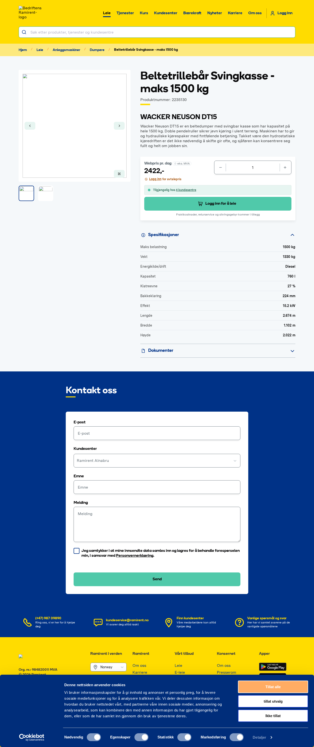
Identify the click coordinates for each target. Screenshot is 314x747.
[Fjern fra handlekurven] (220, 167)
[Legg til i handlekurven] (285, 167)
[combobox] (157, 32)
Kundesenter (85, 449)
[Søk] (24, 32)
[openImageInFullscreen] (119, 174)
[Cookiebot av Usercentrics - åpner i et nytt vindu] (31, 737)
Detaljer (259, 737)
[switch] (141, 737)
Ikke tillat (273, 716)
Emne (79, 476)
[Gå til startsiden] (31, 13)
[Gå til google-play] (273, 667)
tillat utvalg (273, 701)
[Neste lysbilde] (119, 126)
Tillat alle (273, 687)
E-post (80, 422)
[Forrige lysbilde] (30, 126)
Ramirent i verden (106, 654)
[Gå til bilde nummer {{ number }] (26, 193)
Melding (81, 503)
